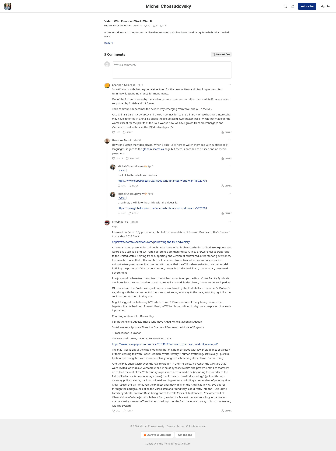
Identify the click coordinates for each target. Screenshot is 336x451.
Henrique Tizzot (121, 140)
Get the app (185, 434)
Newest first (223, 54)
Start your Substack (159, 434)
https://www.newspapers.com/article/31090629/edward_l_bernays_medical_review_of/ (165, 344)
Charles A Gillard (122, 84)
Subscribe (307, 6)
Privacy (171, 426)
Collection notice (196, 426)
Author (122, 170)
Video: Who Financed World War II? (128, 21)
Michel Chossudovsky (118, 25)
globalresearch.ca (153, 149)
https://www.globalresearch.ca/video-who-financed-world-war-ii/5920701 (162, 180)
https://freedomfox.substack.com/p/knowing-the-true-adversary (151, 242)
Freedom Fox (120, 222)
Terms (180, 426)
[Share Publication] (292, 6)
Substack (150, 443)
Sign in (325, 6)
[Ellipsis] (230, 84)
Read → (108, 42)
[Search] (285, 6)
